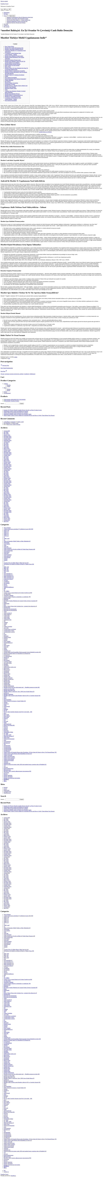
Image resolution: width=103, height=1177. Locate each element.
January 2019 (7, 518)
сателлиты (6, 772)
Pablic (5, 705)
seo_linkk (6, 733)
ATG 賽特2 (6, 591)
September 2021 (7, 499)
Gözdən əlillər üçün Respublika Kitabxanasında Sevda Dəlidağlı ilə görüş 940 (22, 652)
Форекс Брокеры (8, 775)
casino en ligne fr (8, 613)
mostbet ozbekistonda (9, 686)
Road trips (6, 730)
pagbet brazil (7, 706)
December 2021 (7, 495)
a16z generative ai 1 (8, 575)
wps (5, 765)
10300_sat (6, 533)
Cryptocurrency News (9, 630)
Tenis (6, 89)
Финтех (6, 774)
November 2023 (7, 466)
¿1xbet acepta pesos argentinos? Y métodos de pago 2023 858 (18, 529)
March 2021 (6, 506)
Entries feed (6, 790)
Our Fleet (6, 24)
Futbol (6, 76)
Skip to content (4, 1)
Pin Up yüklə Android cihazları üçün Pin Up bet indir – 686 (18, 711)
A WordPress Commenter (10, 421)
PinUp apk (6, 717)
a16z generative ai (8, 573)
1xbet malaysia (7, 556)
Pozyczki (6, 721)
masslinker (6, 665)
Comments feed (7, 791)
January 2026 (7, 435)
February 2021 (7, 508)
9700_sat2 (6, 569)
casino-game (7, 617)
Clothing (6, 383)
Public (5, 722)
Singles (8, 390)
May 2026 (6, 433)
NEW (5, 697)
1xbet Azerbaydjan (8, 550)
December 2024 (7, 452)
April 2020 (6, 516)
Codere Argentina (8, 626)
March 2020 (6, 517)
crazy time (6, 627)
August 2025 (7, 441)
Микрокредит (7, 770)
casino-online (7, 618)
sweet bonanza (7, 741)
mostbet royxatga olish (9, 688)
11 (4, 537)
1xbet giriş (6, 553)
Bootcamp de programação (10, 609)
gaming (5, 649)
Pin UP (5, 710)
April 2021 (6, 505)
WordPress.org (7, 793)
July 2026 (6, 432)
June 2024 (6, 456)
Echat (5, 634)
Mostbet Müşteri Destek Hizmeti (12, 64)
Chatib (5, 623)
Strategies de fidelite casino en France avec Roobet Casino (17, 414)
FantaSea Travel (4, 3)
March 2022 (6, 493)
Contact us (6, 25)
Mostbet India (7, 682)
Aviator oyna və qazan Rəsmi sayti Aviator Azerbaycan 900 (18, 592)
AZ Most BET (7, 594)
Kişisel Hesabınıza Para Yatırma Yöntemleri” (15, 79)
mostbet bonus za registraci (45, 131)
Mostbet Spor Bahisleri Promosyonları (14, 56)
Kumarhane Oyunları (10, 84)
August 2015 (7, 520)
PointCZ (6, 718)
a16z (5, 572)
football (5, 640)
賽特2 (5, 781)
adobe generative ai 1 (9, 576)
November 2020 (7, 512)
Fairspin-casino (7, 637)
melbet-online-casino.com (10, 667)
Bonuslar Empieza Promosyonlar (13, 60)
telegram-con (7, 743)
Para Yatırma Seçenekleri (11, 77)
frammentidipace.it (8, 642)
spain (5, 740)
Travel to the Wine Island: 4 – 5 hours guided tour (18, 20)
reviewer (6, 728)
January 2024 (7, 463)
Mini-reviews (7, 669)
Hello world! (21, 421)
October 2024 (7, 455)
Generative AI (7, 650)
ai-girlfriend (6, 581)
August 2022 (7, 486)
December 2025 (7, 436)
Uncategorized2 (7, 748)
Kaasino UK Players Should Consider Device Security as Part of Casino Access (23, 410)
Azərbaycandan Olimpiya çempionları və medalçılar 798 (17, 596)
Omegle (5, 702)
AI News (6, 580)
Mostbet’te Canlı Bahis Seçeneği (12, 96)
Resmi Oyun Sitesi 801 (9, 725)
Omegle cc (6, 703)
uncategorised (7, 745)
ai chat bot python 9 (8, 579)
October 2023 (7, 467)
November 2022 (7, 482)
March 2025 (6, 448)
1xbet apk (6, 546)
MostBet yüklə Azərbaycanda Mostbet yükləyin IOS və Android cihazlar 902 (22, 695)
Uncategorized (7, 393)
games (5, 648)
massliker (6, 664)
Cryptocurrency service (9, 632)
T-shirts (8, 386)
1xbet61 (5, 560)
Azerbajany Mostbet (8, 595)
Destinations (7, 12)
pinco (5, 713)
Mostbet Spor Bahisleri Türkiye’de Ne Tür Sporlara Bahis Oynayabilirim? (15, 62)
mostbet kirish (7, 684)
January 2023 (7, 479)
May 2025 (6, 445)
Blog (5, 605)
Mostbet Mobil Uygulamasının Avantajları (15, 70)
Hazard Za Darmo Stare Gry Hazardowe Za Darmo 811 (17, 653)
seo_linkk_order (7, 734)
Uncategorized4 (7, 749)
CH (4, 621)
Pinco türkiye (7, 715)
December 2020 (7, 510)
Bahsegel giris (7, 598)
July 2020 (6, 513)
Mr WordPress (7, 423)
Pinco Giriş (6, 714)
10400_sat (6, 534)
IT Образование (8, 656)
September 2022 (7, 485)
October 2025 (7, 439)
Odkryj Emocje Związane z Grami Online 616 (15, 701)
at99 (5, 588)
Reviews (6, 729)
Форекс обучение (8, 776)
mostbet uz (6, 693)
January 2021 (7, 509)
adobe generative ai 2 (9, 577)
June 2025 (6, 444)
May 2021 (6, 503)
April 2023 (6, 475)
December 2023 (7, 464)
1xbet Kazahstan (8, 554)
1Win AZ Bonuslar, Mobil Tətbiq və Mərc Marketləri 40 (17, 541)
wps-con (6, 767)
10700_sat (6, 535)
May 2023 (6, 474)
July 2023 (6, 471)
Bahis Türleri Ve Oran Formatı (12, 65)
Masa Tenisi (8, 66)
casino (5, 611)
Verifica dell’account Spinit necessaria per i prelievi (16, 412)
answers (5, 585)
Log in (5, 788)
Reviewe (6, 726)
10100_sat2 (6, 530)
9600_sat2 (6, 568)
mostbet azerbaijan (8, 677)
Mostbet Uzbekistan (8, 694)
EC (4, 633)
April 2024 (6, 459)
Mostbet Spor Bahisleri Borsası (12, 93)
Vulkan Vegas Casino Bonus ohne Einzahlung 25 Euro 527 (18, 753)
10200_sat (6, 531)
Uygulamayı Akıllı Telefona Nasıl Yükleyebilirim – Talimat (13, 54)
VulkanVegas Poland (9, 760)
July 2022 (6, 487)
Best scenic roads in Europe (13, 424)
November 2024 (7, 454)
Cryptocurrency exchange (10, 629)
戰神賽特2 (6, 779)
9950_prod (6, 571)
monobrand (6, 671)
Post (5, 720)
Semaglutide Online (8, 732)
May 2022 (6, 490)
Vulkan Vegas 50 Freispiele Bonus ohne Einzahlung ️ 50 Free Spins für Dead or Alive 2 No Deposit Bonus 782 (30, 752)
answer (5, 584)
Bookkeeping (7, 607)
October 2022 (7, 483)
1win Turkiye (7, 544)
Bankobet (6, 599)
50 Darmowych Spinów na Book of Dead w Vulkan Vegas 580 (19, 564)
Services (6, 14)
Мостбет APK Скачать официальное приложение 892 (17, 771)
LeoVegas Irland (7, 661)
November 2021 (7, 497)
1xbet (5, 545)
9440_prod (6, 566)
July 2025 (6, 443)
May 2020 (6, 514)
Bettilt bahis (6, 603)
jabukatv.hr (6, 657)
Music (5, 387)
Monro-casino (7, 673)
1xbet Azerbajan (7, 548)
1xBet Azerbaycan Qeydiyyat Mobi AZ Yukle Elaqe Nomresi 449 (19, 549)
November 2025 (7, 437)
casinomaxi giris (7, 619)
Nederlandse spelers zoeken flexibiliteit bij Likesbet (16, 411)
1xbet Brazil (6, 552)
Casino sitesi (7, 615)
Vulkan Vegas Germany (9, 757)
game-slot (6, 646)
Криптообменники (8, 768)
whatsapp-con (7, 763)
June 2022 (6, 489)
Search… (3, 403)
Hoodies (9, 385)
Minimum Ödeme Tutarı (10, 88)
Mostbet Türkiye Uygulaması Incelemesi (14, 74)
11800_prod (6, 538)
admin (15, 357)
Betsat (5, 602)
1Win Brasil (6, 542)
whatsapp (6, 761)
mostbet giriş (7, 680)
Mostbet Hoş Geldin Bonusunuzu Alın (14, 47)
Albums (8, 389)
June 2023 (6, 472)
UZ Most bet (7, 751)
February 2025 (7, 449)
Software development (9, 738)
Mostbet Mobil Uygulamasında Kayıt (14, 95)
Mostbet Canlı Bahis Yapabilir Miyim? (14, 49)
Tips (9, 358)
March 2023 (6, 476)
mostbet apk (6, 675)
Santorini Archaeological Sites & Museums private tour (20, 17)
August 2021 (7, 501)
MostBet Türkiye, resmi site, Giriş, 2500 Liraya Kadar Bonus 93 (19, 691)
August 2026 (7, 431)
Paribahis (6, 709)
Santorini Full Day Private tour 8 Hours (16, 22)
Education (6, 636)
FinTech (6, 638)
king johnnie (7, 660)
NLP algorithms (7, 699)
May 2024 (6, 458)
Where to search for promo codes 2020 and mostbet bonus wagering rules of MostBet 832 (25, 764)
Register (6, 787)
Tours (5, 15)
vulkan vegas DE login (9, 756)
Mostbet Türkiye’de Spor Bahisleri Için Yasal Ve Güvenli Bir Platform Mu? (16, 68)
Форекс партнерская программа (12, 778)
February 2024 (7, 462)
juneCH (5, 659)
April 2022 (6, 491)
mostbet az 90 (7, 676)
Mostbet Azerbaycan (8, 679)
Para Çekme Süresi (9, 46)
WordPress (13, 1175)
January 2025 (7, 451)
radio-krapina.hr (7, 724)
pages (5, 707)
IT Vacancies (7, 654)
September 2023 (7, 468)
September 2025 (7, 440)
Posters (5, 391)
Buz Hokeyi (8, 81)
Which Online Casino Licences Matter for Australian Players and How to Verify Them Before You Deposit (29, 415)
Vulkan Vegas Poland (9, 759)
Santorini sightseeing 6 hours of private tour (17, 21)
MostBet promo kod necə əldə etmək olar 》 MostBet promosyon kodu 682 (22, 687)
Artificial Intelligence (9, 587)
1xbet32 (5, 558)
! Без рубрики (7, 527)
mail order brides (8, 663)
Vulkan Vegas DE (8, 755)
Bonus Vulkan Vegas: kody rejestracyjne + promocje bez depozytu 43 (20, 606)
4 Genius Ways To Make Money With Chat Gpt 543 (16, 562)
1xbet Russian (7, 557)
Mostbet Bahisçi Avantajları (11, 83)
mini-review (6, 668)
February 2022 (7, 494)
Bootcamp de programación (10, 610)
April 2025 (6, 447)
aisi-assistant (7, 583)
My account (6, 26)
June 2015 (6, 521)
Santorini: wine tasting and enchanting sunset (17, 18)
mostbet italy (7, 683)
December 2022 (7, 481)
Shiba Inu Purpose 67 (9, 736)
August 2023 (7, 470)
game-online (7, 645)
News (5, 698)
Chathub (6, 622)
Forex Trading (7, 641)
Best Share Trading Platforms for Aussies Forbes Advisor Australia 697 (20, 600)
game (5, 644)
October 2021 (7, 498)
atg (4, 589)
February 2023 (7, 478)
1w (4, 539)
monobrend (6, 672)
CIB (5, 625)
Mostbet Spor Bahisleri (10, 87)
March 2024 (6, 460)
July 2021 (6, 502)
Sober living (6, 737)
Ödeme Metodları (9, 80)
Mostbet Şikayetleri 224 (9, 690)
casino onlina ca (7, 614)
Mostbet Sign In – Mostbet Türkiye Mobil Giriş (16, 85)
